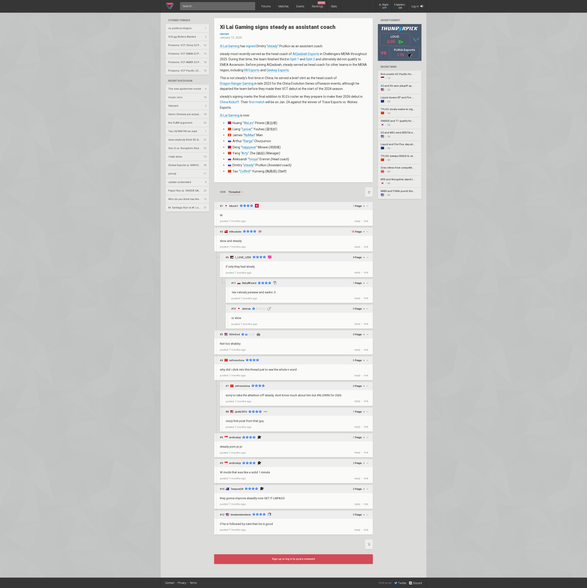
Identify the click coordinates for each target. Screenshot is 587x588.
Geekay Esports (277, 70)
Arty (245, 153)
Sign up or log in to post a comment (293, 558)
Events (300, 6)
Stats (334, 6)
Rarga (248, 141)
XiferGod (234, 334)
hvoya (253, 159)
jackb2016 (241, 411)
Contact (169, 583)
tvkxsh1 (233, 206)
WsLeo (248, 123)
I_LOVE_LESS (243, 257)
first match (257, 102)
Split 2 (310, 59)
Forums (266, 6)
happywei (249, 147)
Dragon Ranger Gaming (237, 83)
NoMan (249, 135)
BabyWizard (249, 283)
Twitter (402, 583)
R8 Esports (252, 70)
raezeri (224, 34)
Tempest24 (237, 489)
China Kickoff (229, 102)
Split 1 (294, 59)
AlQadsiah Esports (306, 54)
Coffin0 (245, 171)
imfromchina (236, 360)
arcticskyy (235, 437)
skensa (246, 308)
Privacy (182, 583)
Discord (417, 583)
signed (251, 46)
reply (357, 221)
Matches (283, 6)
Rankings (318, 5)
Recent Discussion (180, 81)
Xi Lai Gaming (229, 46)
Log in (415, 6)
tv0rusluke (235, 231)
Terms (193, 583)
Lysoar (247, 129)
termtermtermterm (241, 514)
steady (272, 46)
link (366, 221)
